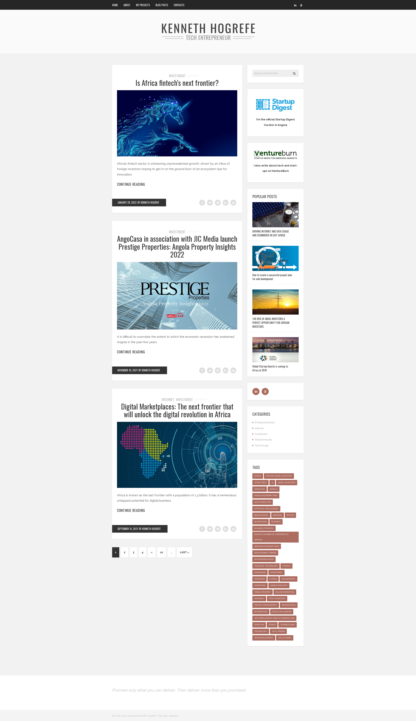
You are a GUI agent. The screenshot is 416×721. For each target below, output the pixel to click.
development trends (265, 553)
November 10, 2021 (127, 370)
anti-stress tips (262, 502)
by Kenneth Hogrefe (148, 202)
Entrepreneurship (265, 422)
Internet (168, 399)
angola (274, 489)
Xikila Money (284, 638)
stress (272, 624)
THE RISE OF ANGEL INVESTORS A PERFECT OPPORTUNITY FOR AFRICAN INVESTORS (270, 323)
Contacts (179, 5)
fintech (286, 566)
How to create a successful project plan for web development (272, 277)
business (276, 521)
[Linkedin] (295, 5)
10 (161, 552)
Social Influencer (281, 612)
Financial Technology (266, 566)
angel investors (286, 482)
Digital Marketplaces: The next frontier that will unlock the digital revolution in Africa (177, 410)
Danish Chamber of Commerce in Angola (271, 537)
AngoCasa (259, 489)
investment (276, 572)
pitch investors (277, 598)
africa (257, 476)
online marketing (284, 592)
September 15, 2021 (127, 529)
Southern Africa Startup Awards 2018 (274, 618)
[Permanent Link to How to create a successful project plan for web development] (275, 270)
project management (265, 605)
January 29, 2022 (126, 202)
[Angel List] (301, 5)
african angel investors (279, 476)
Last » (184, 552)
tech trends (278, 631)
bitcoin (290, 515)
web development (263, 638)
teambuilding (287, 624)
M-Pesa (273, 579)
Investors (259, 579)
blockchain (260, 521)
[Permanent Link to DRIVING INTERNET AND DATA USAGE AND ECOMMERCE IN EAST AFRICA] (275, 226)
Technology (262, 445)
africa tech (260, 482)
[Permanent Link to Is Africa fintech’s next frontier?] (177, 155)
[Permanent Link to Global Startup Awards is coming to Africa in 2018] (275, 361)
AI (272, 482)
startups (259, 624)
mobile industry (278, 585)
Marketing (260, 585)
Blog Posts (162, 5)
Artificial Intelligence (266, 508)
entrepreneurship (264, 559)
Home (115, 5)
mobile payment (262, 592)
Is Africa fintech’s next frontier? (177, 82)
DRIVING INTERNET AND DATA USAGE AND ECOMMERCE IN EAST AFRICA (270, 233)
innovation (260, 572)
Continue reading (131, 184)
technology (260, 631)
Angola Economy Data (265, 495)
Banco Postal (261, 515)
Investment (177, 75)
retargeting (260, 612)
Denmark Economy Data (266, 546)
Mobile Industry (263, 439)
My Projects (143, 5)
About (127, 5)
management (288, 579)
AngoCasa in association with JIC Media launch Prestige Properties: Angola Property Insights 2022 (177, 246)
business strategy (264, 528)
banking (277, 515)
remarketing (289, 605)
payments (259, 598)
